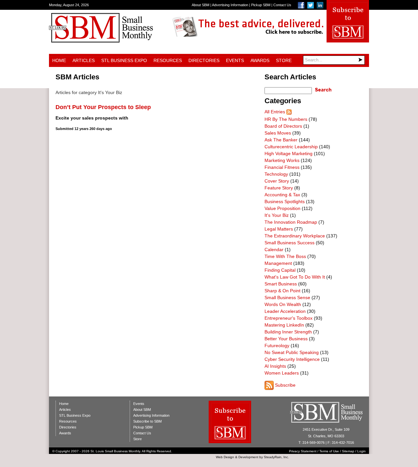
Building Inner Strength (288, 331)
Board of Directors (283, 126)
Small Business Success (289, 242)
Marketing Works (282, 160)
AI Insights (275, 366)
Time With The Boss (285, 256)
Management (278, 263)
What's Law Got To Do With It (295, 277)
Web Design (225, 457)
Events (235, 60)
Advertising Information (230, 5)
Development (248, 457)
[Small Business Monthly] (101, 40)
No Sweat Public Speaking (292, 352)
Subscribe (285, 385)
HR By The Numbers (286, 119)
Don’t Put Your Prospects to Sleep (103, 107)
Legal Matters (279, 229)
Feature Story (279, 187)
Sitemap (348, 451)
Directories (203, 60)
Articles (83, 60)
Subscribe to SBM (147, 421)
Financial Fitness (282, 167)
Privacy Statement (302, 451)
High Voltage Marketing (289, 153)
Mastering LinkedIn (284, 325)
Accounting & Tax (282, 194)
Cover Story (277, 181)
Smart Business (281, 283)
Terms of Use (329, 451)
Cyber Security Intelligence (292, 359)
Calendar (274, 249)
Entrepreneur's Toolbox (289, 318)
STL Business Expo (124, 60)
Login (361, 451)
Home (59, 60)
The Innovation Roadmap (291, 222)
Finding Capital (280, 270)
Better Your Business (286, 338)
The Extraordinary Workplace (295, 235)
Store (284, 60)
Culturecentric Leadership (291, 146)
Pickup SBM (260, 5)
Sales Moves (278, 133)
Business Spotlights (285, 201)
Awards (259, 60)
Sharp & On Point (282, 290)
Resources (167, 60)
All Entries (275, 111)
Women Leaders (282, 373)
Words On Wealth (283, 304)
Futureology (277, 345)
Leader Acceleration (285, 311)
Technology (276, 174)
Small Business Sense (287, 297)
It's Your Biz (277, 215)
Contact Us (282, 5)
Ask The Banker (281, 139)
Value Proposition (282, 208)
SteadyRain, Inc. (276, 457)
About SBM (200, 5)
